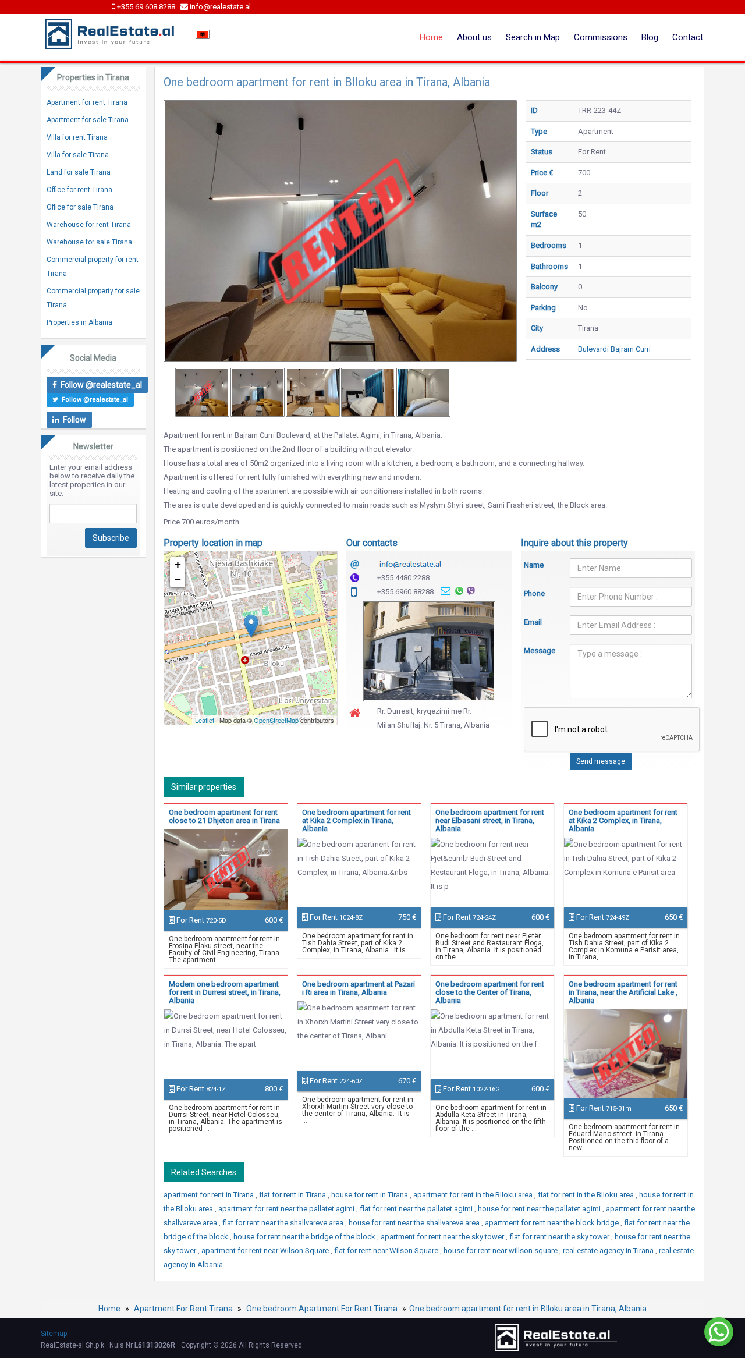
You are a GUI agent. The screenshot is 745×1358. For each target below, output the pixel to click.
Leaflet (204, 720)
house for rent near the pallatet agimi (540, 1208)
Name (534, 565)
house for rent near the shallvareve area (415, 1222)
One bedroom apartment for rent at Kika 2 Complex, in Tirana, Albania (623, 820)
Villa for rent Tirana (77, 137)
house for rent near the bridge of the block (305, 1236)
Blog (649, 37)
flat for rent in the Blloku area (587, 1194)
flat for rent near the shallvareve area (283, 1222)
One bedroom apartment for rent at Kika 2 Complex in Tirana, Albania (356, 820)
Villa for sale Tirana (78, 155)
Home (431, 37)
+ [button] (178, 564)
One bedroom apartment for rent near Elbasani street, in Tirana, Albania (489, 820)
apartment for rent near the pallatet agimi (287, 1208)
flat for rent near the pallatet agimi (417, 1208)
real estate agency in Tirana (609, 1250)
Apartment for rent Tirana (87, 102)
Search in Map (533, 37)
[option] (202, 392)
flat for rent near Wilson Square (387, 1250)
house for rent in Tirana (370, 1194)
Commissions (600, 37)
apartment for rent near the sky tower (443, 1236)
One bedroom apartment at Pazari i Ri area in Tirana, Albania (358, 988)
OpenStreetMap (276, 720)
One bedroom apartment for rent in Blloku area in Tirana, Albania (528, 1308)
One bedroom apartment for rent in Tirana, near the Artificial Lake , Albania (623, 992)
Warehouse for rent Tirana (89, 225)
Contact (687, 37)
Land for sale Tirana (79, 172)
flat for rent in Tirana (293, 1194)
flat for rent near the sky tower (560, 1236)
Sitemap (54, 1333)
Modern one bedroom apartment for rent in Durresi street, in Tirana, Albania (225, 992)
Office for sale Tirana (80, 207)
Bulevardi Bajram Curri (614, 349)
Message (538, 650)
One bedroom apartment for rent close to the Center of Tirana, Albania (489, 992)
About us (474, 37)
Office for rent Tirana (79, 190)
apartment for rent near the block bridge (552, 1222)
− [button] (178, 579)
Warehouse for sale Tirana (89, 242)
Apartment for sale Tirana (88, 120)
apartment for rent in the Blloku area (473, 1194)
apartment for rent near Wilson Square (266, 1250)
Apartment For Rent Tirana (183, 1308)
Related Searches (203, 1172)
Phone (534, 593)
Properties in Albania (79, 322)
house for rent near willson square (501, 1250)
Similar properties (203, 787)
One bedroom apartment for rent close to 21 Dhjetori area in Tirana (224, 816)
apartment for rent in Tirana (210, 1194)
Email (533, 622)
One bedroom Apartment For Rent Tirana (322, 1308)
